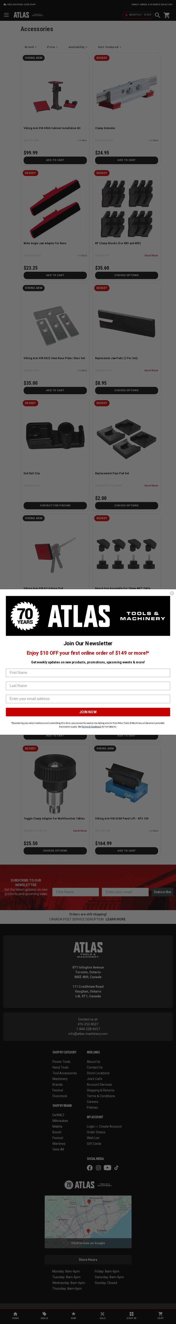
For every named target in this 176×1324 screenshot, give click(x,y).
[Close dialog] (172, 593)
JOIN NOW (88, 712)
